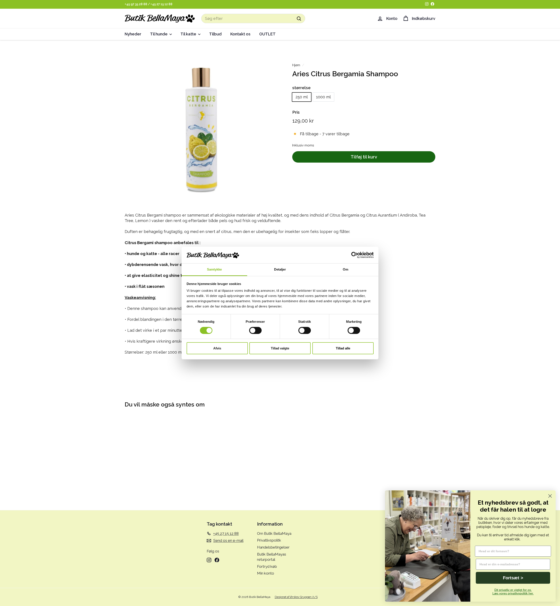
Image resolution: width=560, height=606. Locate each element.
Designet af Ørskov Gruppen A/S (296, 597)
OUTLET (267, 34)
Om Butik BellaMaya (274, 533)
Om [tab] (345, 269)
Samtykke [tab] (214, 269)
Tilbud (215, 34)
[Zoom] (201, 127)
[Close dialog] (550, 496)
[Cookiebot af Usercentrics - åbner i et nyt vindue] (354, 255)
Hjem (296, 65)
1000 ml (323, 97)
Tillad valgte (280, 348)
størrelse (301, 87)
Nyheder (133, 34)
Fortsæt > (513, 577)
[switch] (255, 330)
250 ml (302, 97)
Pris (296, 112)
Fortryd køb (267, 566)
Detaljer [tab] (280, 269)
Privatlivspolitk (269, 540)
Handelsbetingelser (273, 547)
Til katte (188, 34)
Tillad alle (343, 348)
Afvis (217, 348)
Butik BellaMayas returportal (271, 557)
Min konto (265, 573)
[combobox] (253, 18)
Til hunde (159, 34)
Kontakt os (240, 34)
